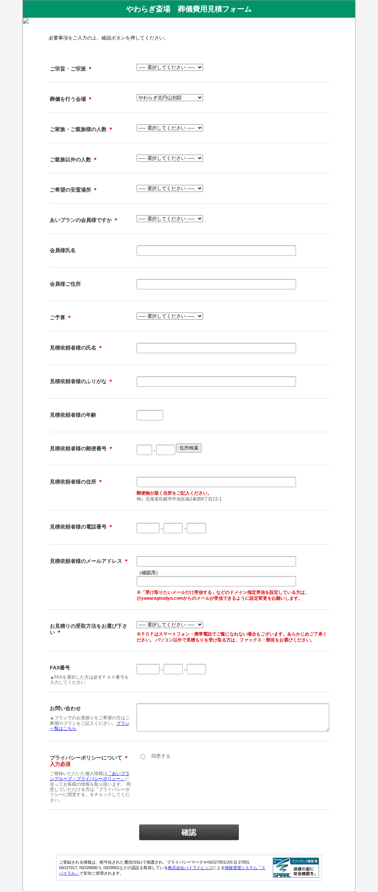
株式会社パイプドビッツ (190, 867)
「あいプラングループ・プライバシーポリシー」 (90, 776)
